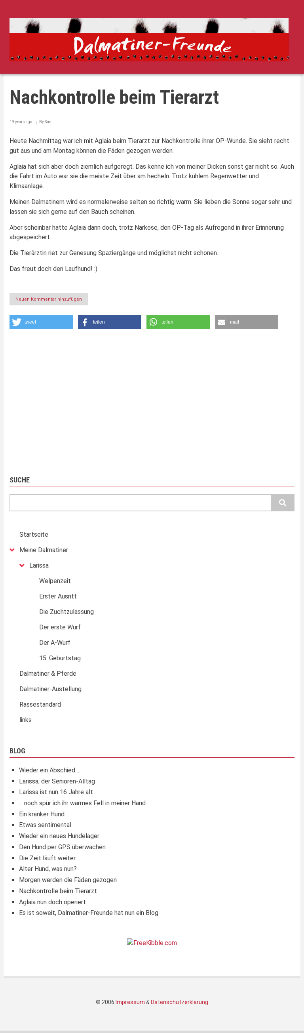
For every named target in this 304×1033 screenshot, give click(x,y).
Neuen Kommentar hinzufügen (48, 299)
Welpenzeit (55, 581)
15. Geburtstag (60, 658)
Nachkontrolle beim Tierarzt (58, 891)
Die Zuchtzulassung (66, 612)
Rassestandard (40, 704)
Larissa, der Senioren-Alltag (57, 781)
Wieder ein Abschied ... (49, 770)
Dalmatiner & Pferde (47, 673)
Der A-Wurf (54, 642)
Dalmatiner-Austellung (50, 689)
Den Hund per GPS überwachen (62, 847)
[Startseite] (149, 39)
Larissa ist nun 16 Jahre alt (56, 792)
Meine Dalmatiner (43, 550)
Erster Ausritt (58, 596)
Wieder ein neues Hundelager (59, 836)
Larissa (39, 565)
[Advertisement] (152, 398)
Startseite (33, 534)
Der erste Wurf (60, 627)
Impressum (130, 1002)
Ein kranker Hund (42, 814)
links (25, 720)
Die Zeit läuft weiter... (49, 858)
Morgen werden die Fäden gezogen (68, 880)
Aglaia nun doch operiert (52, 902)
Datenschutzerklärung (179, 1002)
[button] (41, 322)
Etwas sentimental (45, 825)
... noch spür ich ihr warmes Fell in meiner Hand (82, 803)
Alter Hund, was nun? (48, 869)
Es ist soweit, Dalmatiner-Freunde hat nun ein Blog (88, 913)
